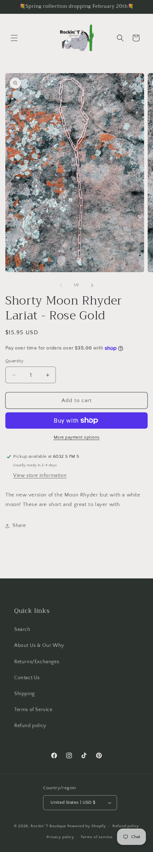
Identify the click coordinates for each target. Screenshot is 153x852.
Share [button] (19, 525)
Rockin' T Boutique (48, 826)
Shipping (24, 694)
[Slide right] (92, 285)
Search (22, 629)
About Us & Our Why (39, 645)
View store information (40, 475)
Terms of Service (33, 710)
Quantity (14, 360)
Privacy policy (60, 837)
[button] (14, 38)
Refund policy (30, 726)
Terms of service (97, 837)
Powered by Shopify (86, 826)
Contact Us (27, 678)
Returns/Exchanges (36, 662)
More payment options (77, 437)
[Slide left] (61, 285)
